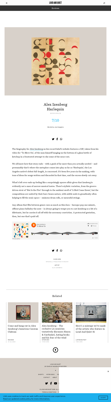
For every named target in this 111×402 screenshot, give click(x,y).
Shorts (41, 374)
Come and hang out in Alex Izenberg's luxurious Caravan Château (23, 328)
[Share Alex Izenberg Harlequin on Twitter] (53, 139)
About (55, 377)
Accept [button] (103, 398)
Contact (46, 377)
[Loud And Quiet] (55, 2)
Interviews (50, 374)
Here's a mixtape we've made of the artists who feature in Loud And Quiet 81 (91, 328)
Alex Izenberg (36, 148)
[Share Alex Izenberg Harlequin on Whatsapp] (61, 139)
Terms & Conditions (49, 392)
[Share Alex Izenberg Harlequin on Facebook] (57, 139)
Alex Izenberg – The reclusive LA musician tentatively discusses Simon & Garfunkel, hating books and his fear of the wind (56, 331)
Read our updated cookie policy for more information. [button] (26, 399)
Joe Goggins (59, 127)
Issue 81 (65, 262)
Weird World (55, 113)
